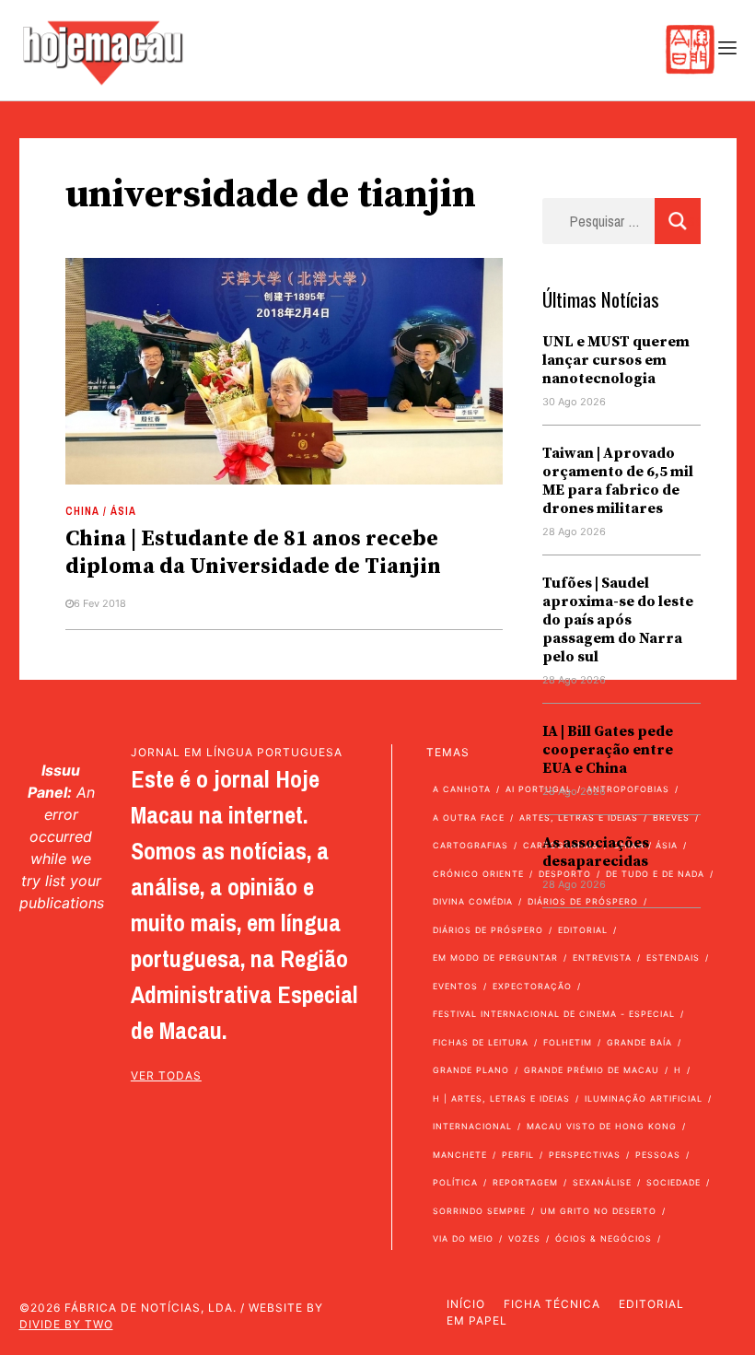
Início (466, 1304)
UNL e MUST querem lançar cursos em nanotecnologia (616, 360)
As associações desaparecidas (595, 852)
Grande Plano (471, 1070)
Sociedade (673, 1182)
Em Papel (477, 1320)
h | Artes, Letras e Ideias (501, 1098)
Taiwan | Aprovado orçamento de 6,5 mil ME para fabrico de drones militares (617, 481)
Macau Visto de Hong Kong (602, 1126)
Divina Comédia (473, 901)
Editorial (651, 1304)
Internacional (472, 1126)
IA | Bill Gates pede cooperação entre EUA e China (607, 749)
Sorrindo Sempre (479, 1211)
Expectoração (532, 986)
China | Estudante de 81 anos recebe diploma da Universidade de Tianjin (253, 552)
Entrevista (602, 957)
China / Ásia (100, 511)
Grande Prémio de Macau (591, 1070)
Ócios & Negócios (603, 1238)
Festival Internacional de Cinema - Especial (554, 1014)
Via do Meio (463, 1238)
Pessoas (657, 1155)
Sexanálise (602, 1182)
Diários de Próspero (488, 930)
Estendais (673, 957)
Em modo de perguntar (495, 957)
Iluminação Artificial (644, 1098)
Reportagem (525, 1182)
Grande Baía (639, 1042)
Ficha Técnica (552, 1304)
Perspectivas (585, 1155)
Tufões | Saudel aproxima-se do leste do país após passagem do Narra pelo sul (617, 620)
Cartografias (470, 845)
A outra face (469, 817)
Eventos (455, 986)
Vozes (524, 1238)
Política (455, 1182)
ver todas (166, 1075)
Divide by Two (66, 1324)
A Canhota (462, 789)
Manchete (460, 1155)
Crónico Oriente (478, 874)
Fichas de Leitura (480, 1042)
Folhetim (567, 1042)
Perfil (518, 1155)
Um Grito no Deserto (598, 1211)
